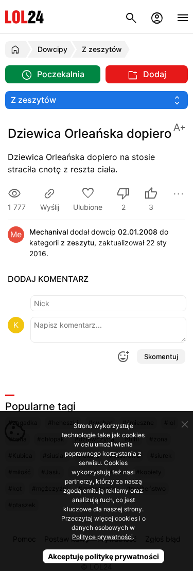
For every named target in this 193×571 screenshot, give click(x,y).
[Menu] (182, 16)
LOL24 (24, 16)
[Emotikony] (123, 356)
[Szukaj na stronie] (131, 16)
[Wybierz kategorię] (96, 100)
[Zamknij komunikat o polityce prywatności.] (184, 424)
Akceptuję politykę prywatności (103, 556)
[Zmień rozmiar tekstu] (179, 126)
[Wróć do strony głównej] (17, 49)
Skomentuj (161, 356)
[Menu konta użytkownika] (157, 16)
